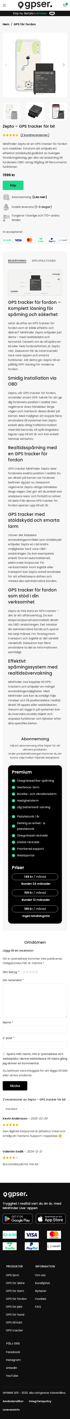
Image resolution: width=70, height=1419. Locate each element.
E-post (9, 1038)
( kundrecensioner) (34, 135)
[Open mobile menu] (4, 5)
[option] (35, 93)
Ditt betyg (11, 972)
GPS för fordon (25, 24)
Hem (6, 24)
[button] (6, 64)
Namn (8, 1022)
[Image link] (15, 1194)
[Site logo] (35, 5)
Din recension (13, 980)
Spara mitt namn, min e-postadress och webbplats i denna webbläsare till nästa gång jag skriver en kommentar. (35, 1059)
